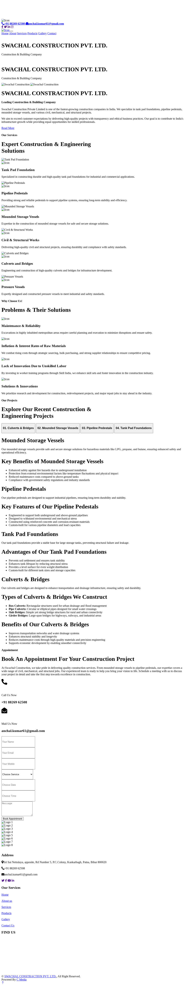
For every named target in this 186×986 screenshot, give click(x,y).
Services (22, 33)
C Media (22, 979)
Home (5, 33)
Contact (51, 33)
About (12, 33)
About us (6, 900)
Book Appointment (12, 818)
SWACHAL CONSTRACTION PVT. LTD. (30, 976)
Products (32, 33)
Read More (7, 128)
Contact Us (7, 925)
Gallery (42, 33)
